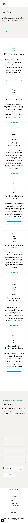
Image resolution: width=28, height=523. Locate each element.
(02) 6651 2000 (14, 503)
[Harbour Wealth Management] (7, 3)
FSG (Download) (14, 496)
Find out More (14, 79)
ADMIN (15, 519)
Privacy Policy (14, 489)
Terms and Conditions (14, 493)
